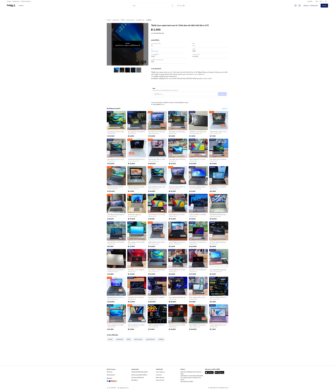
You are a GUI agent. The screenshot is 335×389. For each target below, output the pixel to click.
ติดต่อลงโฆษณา (111, 375)
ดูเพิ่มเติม (224, 108)
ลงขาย (324, 6)
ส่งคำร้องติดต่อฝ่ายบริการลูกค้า (139, 372)
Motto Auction (160, 377)
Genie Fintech (160, 380)
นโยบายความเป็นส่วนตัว (137, 377)
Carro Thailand (160, 372)
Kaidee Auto (16, 1)
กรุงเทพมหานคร (140, 20)
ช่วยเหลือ (309, 1)
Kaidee (9, 1)
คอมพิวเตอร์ (116, 20)
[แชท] (299, 6)
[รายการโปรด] (295, 5)
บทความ (21, 6)
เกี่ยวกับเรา (109, 372)
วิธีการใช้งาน (134, 380)
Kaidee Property (26, 1)
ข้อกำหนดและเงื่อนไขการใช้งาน (139, 375)
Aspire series (130, 20)
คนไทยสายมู (160, 33)
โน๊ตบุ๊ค (123, 20)
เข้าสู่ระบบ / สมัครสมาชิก (310, 6)
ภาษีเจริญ (148, 20)
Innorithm (159, 375)
